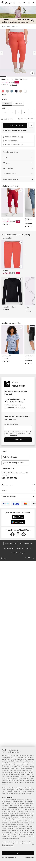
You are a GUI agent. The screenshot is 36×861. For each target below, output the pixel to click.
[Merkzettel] (28, 3)
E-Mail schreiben (10, 457)
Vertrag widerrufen (11, 543)
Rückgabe (6, 163)
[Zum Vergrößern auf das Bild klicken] (32, 73)
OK (18, 853)
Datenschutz (28, 543)
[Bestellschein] (24, 3)
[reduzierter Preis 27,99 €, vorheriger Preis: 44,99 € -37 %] (12, 202)
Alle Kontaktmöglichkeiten (14, 463)
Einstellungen (29, 858)
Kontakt (4, 451)
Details (5, 158)
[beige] (20, 91)
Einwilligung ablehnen (9, 858)
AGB (21, 543)
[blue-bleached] (11, 91)
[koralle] (2, 91)
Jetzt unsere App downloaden (18, 512)
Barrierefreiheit (8, 548)
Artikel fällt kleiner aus (28, 119)
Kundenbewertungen (10, 179)
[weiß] (25, 91)
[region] (18, 804)
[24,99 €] (12, 291)
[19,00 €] (12, 339)
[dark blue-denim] (16, 91)
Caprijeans (15, 26)
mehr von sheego (8, 496)
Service (4, 490)
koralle (3, 94)
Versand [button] (14, 85)
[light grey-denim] (7, 91)
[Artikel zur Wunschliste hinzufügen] (31, 125)
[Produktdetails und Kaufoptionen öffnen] (20, 266)
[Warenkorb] (33, 3)
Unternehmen (7, 485)
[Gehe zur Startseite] (8, 3)
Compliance (28, 548)
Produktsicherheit (9, 174)
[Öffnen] (33, 21)
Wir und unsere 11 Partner (10, 755)
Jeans (8, 26)
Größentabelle (8, 119)
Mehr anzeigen (13, 435)
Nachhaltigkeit (8, 168)
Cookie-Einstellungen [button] (18, 553)
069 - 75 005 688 (9, 478)
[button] (2, 3)
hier (9, 780)
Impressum (19, 548)
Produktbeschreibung (10, 152)
